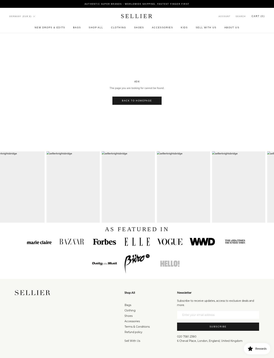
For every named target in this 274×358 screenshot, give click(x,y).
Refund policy (133, 332)
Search (241, 16)
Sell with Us (206, 27)
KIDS (184, 27)
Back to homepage (137, 100)
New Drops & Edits (50, 27)
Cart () (258, 16)
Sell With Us (132, 341)
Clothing (118, 27)
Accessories (162, 27)
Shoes (139, 27)
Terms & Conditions (137, 326)
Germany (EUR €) (20, 16)
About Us (231, 27)
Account (224, 16)
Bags (77, 27)
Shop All (96, 27)
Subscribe (218, 326)
